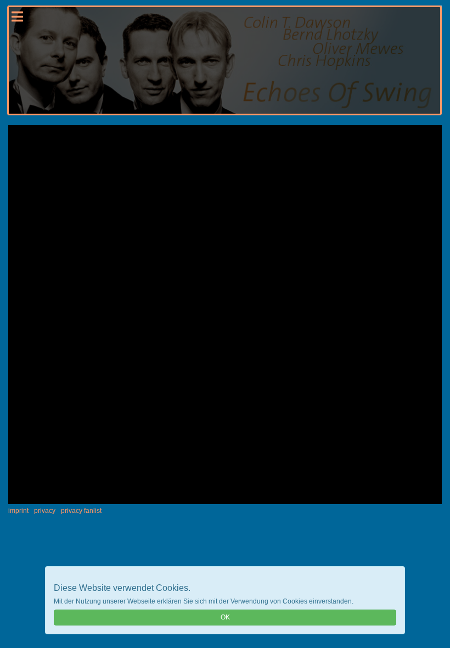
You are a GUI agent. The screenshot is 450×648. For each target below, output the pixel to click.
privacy (44, 511)
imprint (18, 511)
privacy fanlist (81, 511)
